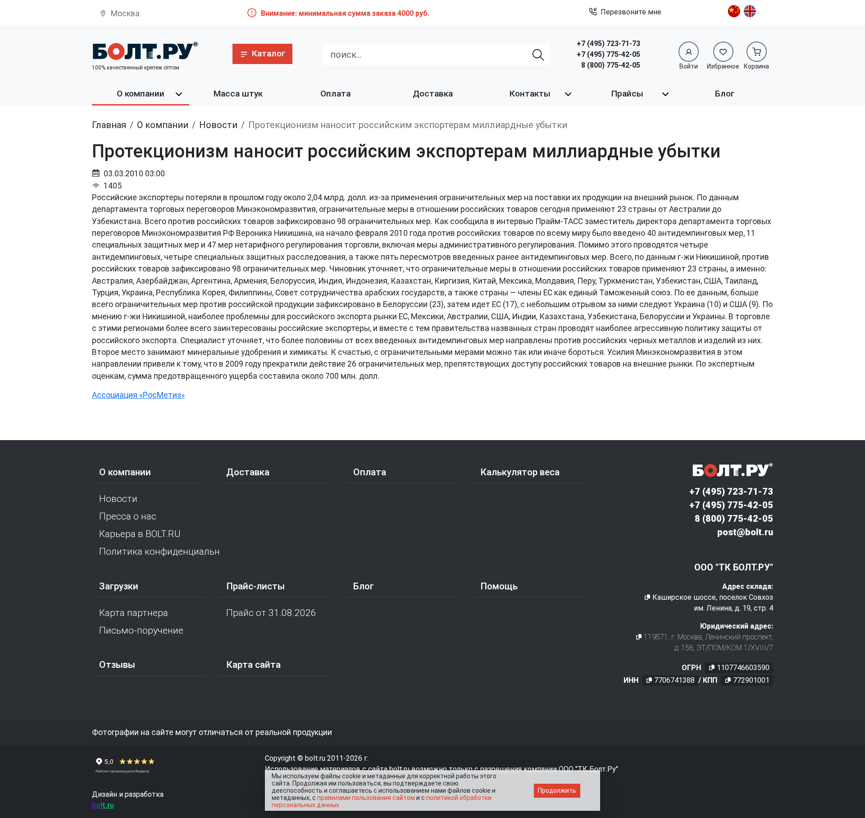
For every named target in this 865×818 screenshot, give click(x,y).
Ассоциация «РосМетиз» (138, 395)
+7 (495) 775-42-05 (608, 54)
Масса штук (238, 93)
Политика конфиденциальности (159, 551)
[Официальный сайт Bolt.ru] (145, 51)
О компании (140, 93)
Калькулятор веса (520, 472)
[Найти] (539, 54)
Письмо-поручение (141, 630)
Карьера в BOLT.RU (140, 533)
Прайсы (627, 93)
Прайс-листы (255, 586)
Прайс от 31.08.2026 (271, 612)
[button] (262, 54)
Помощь (499, 586)
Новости (118, 498)
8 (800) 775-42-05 (610, 65)
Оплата (335, 93)
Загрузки (118, 586)
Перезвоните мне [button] (631, 12)
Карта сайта (253, 664)
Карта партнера (133, 612)
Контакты (530, 93)
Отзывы (117, 664)
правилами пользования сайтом (366, 797)
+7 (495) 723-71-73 (608, 43)
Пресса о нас (127, 516)
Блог (724, 93)
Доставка (433, 93)
